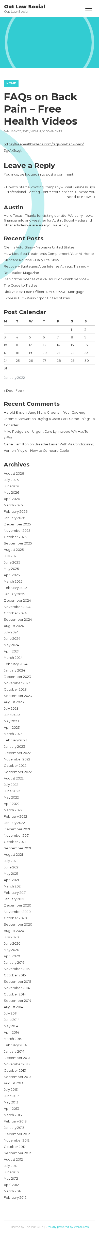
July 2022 (11, 785)
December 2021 (17, 829)
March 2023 (13, 734)
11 (17, 345)
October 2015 (15, 975)
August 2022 (14, 778)
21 (58, 353)
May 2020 (11, 950)
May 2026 (11, 492)
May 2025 (11, 569)
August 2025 (14, 550)
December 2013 (17, 1058)
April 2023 (12, 727)
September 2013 (17, 1077)
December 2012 (17, 1134)
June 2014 (12, 1020)
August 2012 (13, 1159)
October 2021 (15, 842)
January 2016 (14, 962)
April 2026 (12, 499)
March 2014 (13, 1039)
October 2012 (15, 1147)
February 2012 (15, 1197)
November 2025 (17, 531)
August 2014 (13, 1007)
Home (11, 83)
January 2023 (14, 746)
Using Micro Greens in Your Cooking (56, 412)
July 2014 (11, 1013)
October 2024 (15, 613)
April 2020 (12, 956)
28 (59, 361)
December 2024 (17, 600)
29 (73, 361)
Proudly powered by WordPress (67, 1227)
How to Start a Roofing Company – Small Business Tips (50, 187)
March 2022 (13, 810)
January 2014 (14, 1051)
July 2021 (11, 861)
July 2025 (11, 556)
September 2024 (18, 619)
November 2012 (16, 1140)
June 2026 (12, 486)
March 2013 (13, 1115)
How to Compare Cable (49, 450)
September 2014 (17, 1001)
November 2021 (16, 835)
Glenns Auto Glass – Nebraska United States (39, 247)
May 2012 (11, 1178)
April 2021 (11, 880)
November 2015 (16, 969)
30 (87, 361)
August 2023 (14, 702)
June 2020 (12, 943)
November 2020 (17, 912)
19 (30, 353)
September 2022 (18, 772)
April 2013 (11, 1109)
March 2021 (13, 886)
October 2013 (15, 1070)
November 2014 (17, 988)
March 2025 (13, 581)
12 (30, 345)
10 (5, 345)
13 (44, 345)
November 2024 (17, 607)
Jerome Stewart (17, 419)
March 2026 (13, 505)
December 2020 (17, 905)
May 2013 (11, 1102)
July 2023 (11, 708)
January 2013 (14, 1128)
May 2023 (11, 721)
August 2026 (14, 473)
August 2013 (13, 1083)
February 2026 (15, 511)
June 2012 (11, 1172)
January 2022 (14, 823)
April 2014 (11, 1032)
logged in (33, 174)
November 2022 (17, 759)
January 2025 (14, 594)
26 (31, 361)
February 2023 (15, 740)
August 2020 (14, 931)
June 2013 (12, 1096)
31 (5, 368)
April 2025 (12, 575)
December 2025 (17, 524)
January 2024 (14, 670)
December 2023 (17, 677)
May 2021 (11, 874)
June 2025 (12, 562)
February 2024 (15, 664)
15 (72, 345)
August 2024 (14, 626)
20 (45, 353)
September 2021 (17, 848)
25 (18, 361)
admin (36, 131)
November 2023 (17, 683)
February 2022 (15, 816)
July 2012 (11, 1166)
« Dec (8, 391)
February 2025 (15, 588)
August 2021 (13, 854)
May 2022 (11, 797)
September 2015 (17, 982)
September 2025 (18, 543)
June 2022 (12, 791)
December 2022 (17, 753)
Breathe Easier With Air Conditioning (64, 444)
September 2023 (18, 696)
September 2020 (18, 924)
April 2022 (12, 804)
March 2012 (13, 1191)
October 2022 (15, 766)
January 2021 (14, 899)
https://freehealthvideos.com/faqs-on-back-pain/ (44, 144)
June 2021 (11, 867)
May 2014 (11, 1026)
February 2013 (15, 1121)
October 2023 (15, 689)
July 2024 (11, 632)
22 (72, 353)
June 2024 (12, 639)
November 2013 (17, 1064)
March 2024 (13, 658)
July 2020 (11, 937)
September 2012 (17, 1153)
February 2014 (15, 1045)
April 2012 (11, 1185)
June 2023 (12, 715)
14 (58, 345)
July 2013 (11, 1089)
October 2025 (15, 537)
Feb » (19, 391)
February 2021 (15, 893)
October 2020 (15, 918)
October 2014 (15, 994)
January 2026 (14, 518)
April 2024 (12, 651)
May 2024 (11, 645)
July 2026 (11, 480)
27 (44, 361)
